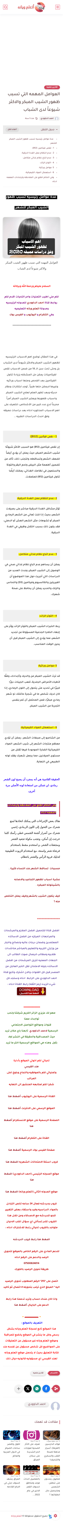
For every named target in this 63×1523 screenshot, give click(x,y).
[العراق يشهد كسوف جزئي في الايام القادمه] (11, 1470)
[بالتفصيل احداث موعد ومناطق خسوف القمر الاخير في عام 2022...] (31, 1470)
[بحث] (5, 7)
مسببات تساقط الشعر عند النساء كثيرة (35, 868)
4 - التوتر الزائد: (47, 163)
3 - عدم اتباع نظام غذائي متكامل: (38, 158)
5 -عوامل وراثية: (46, 168)
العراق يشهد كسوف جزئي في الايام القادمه (12, 1483)
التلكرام (43, 314)
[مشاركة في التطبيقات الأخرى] (18, 1388)
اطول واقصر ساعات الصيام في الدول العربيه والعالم (11, 1450)
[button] (46, 1388)
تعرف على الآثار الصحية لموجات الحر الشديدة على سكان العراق (32, 1452)
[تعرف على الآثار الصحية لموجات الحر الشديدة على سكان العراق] (31, 1435)
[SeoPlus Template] (50, 1516)
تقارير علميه (52, 87)
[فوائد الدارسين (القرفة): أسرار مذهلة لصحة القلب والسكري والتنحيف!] (51, 1435)
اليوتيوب (31, 314)
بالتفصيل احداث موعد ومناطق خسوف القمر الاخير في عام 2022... (32, 1487)
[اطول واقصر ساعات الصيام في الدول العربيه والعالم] (11, 1435)
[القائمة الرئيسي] (57, 7)
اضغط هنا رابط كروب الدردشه (31, 1239)
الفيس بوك (16, 314)
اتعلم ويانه (33, 309)
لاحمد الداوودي (38, 1031)
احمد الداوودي (47, 119)
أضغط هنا (14, 1096)
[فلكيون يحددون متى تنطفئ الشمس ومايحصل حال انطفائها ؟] (51, 1470)
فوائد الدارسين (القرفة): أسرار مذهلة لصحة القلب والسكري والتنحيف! (52, 1452)
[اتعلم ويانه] (31, 7)
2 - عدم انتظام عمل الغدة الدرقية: (37, 153)
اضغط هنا (12, 1162)
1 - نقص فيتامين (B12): (43, 148)
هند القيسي (31, 1066)
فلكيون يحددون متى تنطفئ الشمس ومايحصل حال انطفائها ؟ (52, 1487)
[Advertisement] (31, 51)
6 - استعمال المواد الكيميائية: (39, 172)
